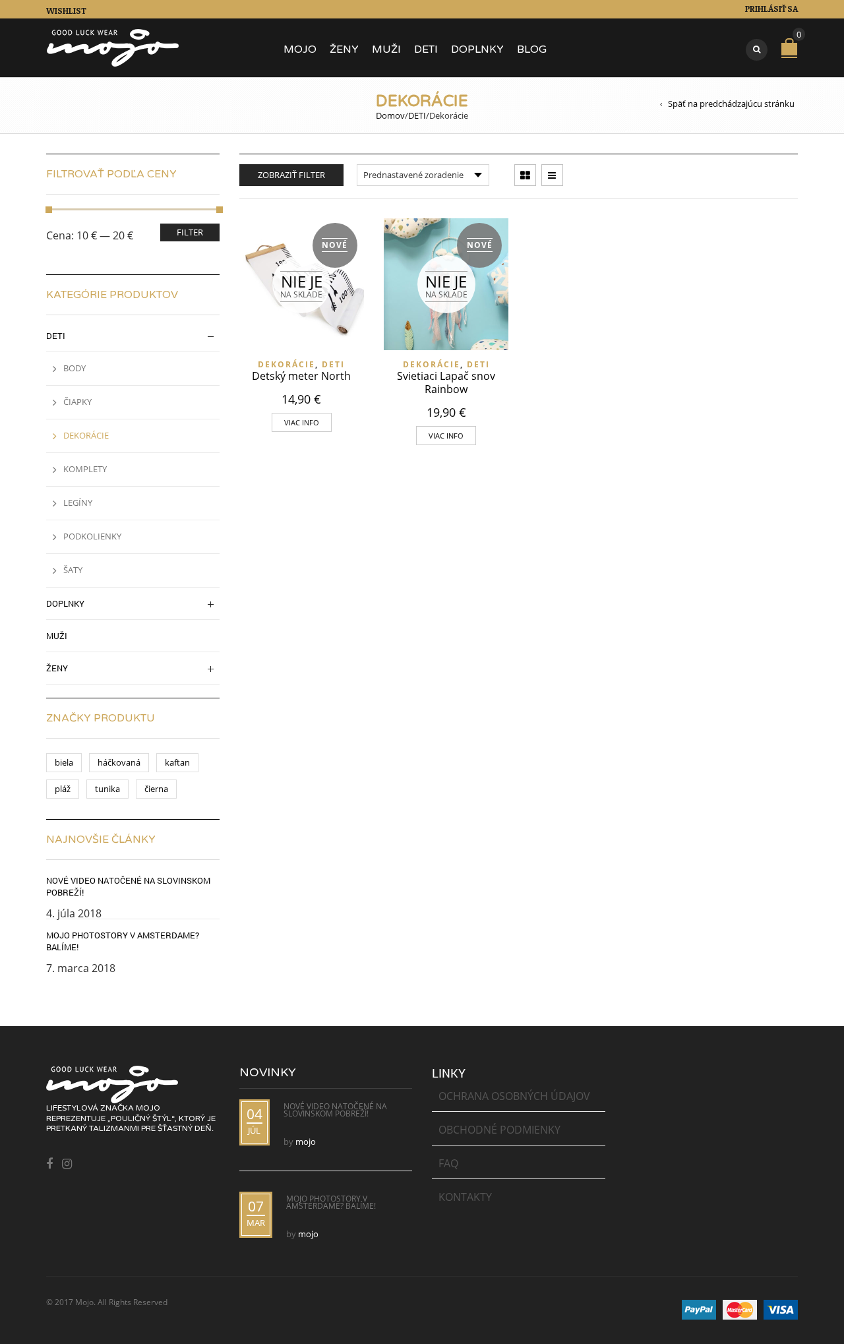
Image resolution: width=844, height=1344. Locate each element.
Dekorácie (286, 364)
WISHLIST (66, 10)
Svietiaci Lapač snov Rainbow (446, 382)
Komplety (85, 469)
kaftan (177, 762)
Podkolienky (92, 536)
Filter (190, 232)
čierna (156, 789)
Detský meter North (301, 376)
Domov (390, 115)
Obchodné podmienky (499, 1129)
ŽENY (344, 49)
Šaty (72, 570)
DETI (426, 49)
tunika (107, 789)
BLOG (532, 49)
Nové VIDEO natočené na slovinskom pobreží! (128, 886)
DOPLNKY (477, 49)
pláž (63, 789)
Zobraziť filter (291, 175)
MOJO (300, 49)
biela (64, 762)
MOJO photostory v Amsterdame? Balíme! (122, 941)
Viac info (301, 422)
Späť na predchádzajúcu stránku (731, 104)
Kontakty (465, 1197)
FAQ (448, 1163)
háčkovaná (119, 762)
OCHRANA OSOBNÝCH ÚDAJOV (514, 1096)
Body (74, 368)
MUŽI (386, 49)
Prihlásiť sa (771, 8)
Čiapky (77, 402)
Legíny (77, 502)
